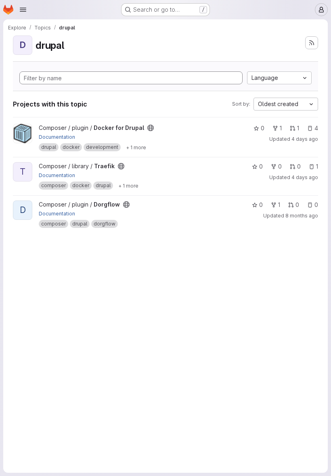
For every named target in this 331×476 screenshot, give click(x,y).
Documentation (57, 137)
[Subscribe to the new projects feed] (311, 42)
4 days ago (304, 139)
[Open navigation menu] (23, 9)
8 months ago (301, 216)
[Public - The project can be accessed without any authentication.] (150, 128)
